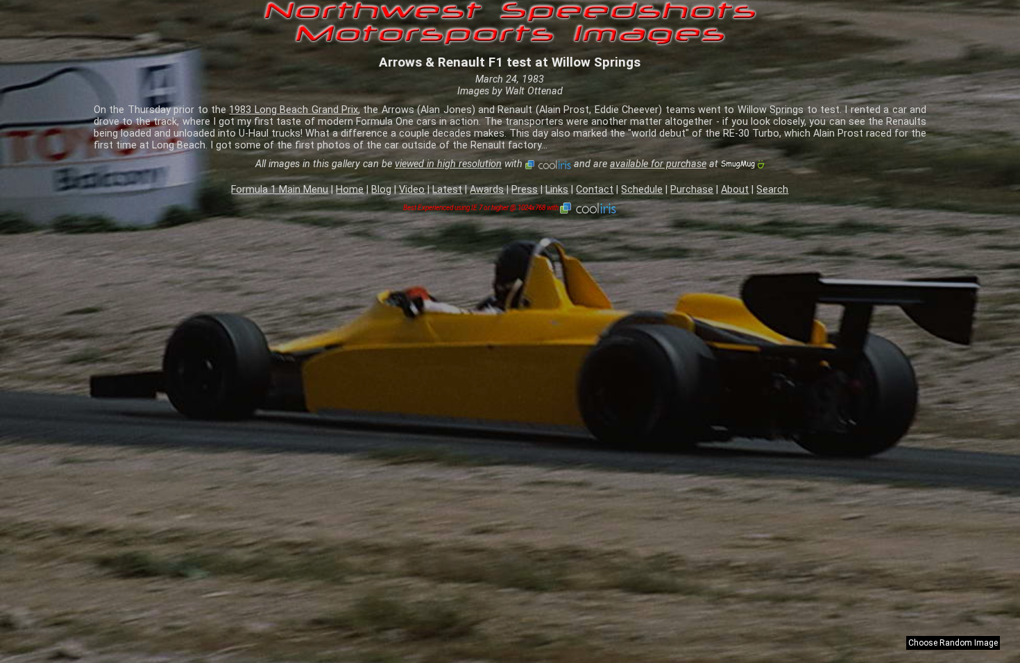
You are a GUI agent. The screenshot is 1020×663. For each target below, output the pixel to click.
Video (412, 190)
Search (772, 190)
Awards (487, 190)
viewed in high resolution (448, 164)
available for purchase (658, 164)
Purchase (691, 190)
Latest (447, 190)
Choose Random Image (953, 643)
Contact (594, 190)
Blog (381, 190)
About (735, 190)
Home (350, 190)
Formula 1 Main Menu (279, 190)
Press (524, 190)
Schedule (642, 190)
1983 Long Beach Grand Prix (293, 110)
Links (556, 190)
